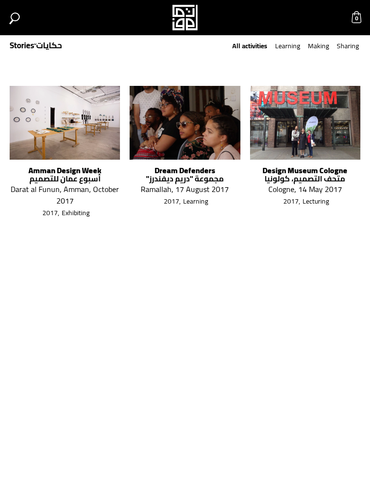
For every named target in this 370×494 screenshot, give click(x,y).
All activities (249, 46)
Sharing (348, 46)
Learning (287, 46)
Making (318, 46)
